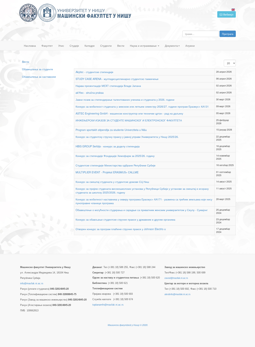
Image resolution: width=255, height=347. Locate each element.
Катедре (90, 45)
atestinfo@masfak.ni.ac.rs (177, 294)
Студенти (106, 45)
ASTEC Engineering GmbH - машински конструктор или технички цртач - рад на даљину (129, 113)
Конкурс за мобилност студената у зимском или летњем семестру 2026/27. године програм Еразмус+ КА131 (142, 106)
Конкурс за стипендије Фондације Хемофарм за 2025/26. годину (115, 156)
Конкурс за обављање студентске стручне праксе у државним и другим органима (125, 219)
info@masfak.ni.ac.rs (31, 283)
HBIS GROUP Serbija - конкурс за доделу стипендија (108, 146)
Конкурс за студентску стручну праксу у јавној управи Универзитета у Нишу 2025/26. (127, 137)
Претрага (227, 34)
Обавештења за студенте (37, 69)
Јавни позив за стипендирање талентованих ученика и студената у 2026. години (125, 99)
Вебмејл (228, 14)
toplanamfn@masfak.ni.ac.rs (108, 304)
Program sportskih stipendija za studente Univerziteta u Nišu (111, 130)
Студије (74, 45)
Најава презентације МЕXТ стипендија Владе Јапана (108, 86)
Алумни (190, 45)
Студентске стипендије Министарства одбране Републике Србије (116, 165)
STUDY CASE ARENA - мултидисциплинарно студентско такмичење (117, 79)
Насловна (30, 45)
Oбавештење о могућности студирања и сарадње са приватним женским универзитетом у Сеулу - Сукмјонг (142, 210)
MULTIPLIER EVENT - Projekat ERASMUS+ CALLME (107, 172)
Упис (61, 45)
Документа (171, 45)
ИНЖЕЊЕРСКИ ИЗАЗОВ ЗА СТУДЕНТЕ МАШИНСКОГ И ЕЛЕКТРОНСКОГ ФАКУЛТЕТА (129, 120)
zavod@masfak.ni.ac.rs (176, 278)
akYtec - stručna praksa (90, 93)
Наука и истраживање (143, 45)
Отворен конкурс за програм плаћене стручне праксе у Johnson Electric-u (121, 229)
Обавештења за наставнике (39, 76)
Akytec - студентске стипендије (94, 72)
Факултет (47, 45)
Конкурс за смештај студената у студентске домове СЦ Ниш (112, 182)
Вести (120, 45)
